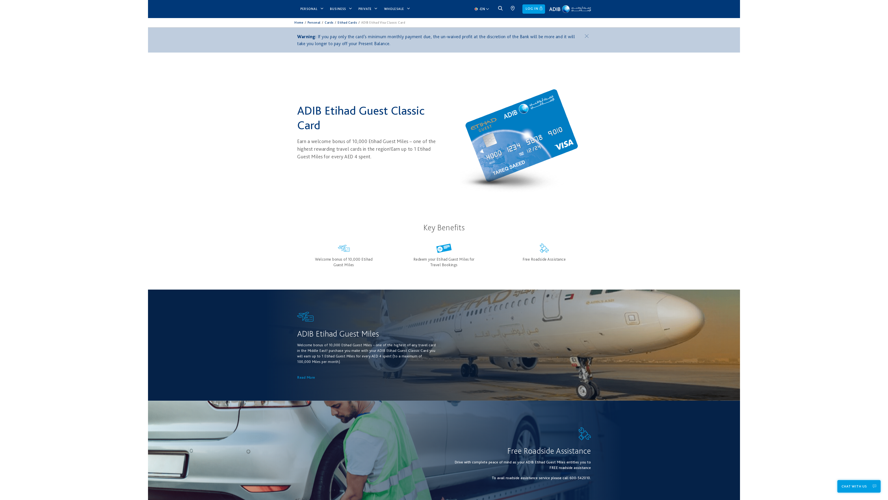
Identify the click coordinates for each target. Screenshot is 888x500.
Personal (309, 9)
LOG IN (532, 8)
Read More (306, 377)
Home (298, 22)
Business (338, 9)
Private (365, 9)
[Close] (587, 36)
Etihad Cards (347, 22)
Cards (329, 22)
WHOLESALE (394, 9)
